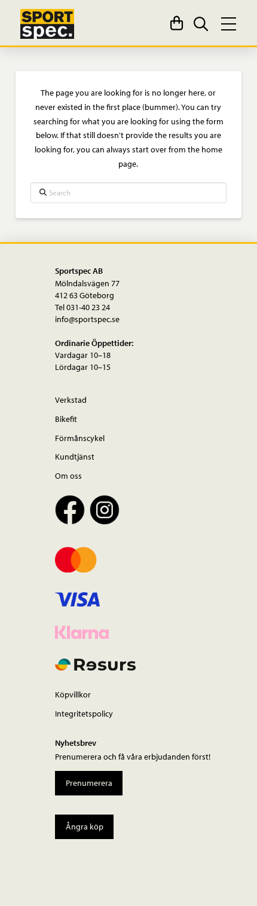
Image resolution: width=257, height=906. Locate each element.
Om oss (68, 475)
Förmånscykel (80, 437)
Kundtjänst (74, 456)
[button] (176, 24)
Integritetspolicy (84, 713)
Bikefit (66, 418)
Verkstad (71, 399)
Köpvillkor (73, 694)
